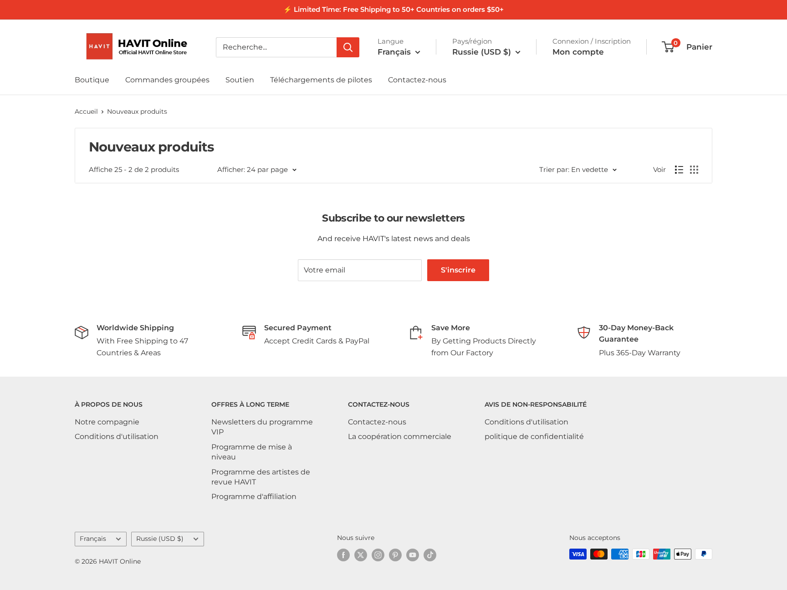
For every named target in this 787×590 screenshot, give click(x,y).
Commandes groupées (167, 80)
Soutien (239, 80)
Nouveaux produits (137, 111)
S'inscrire (458, 270)
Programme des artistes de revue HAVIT (260, 477)
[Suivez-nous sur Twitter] (360, 555)
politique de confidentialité (534, 436)
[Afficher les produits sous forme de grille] (694, 170)
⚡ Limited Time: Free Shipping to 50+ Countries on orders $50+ (393, 9)
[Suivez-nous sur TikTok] (430, 555)
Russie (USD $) (160, 538)
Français (93, 538)
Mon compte (578, 51)
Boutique (92, 80)
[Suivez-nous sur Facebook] (343, 555)
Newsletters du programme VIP (262, 427)
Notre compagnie (107, 422)
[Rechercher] (348, 47)
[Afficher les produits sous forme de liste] (679, 170)
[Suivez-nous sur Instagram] (378, 555)
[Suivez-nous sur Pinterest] (395, 555)
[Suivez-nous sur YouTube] (412, 555)
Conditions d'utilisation (116, 436)
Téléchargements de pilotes (321, 80)
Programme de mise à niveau (251, 452)
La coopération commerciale (399, 436)
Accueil (86, 111)
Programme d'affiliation (253, 496)
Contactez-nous (417, 80)
